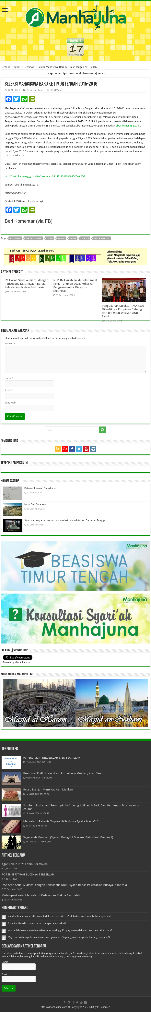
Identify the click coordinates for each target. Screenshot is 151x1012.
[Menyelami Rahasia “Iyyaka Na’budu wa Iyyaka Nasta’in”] (11, 826)
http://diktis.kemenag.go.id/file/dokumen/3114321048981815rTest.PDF (45, 176)
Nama (9, 378)
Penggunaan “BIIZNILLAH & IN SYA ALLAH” (52, 757)
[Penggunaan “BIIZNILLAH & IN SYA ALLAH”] (11, 762)
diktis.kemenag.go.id (128, 125)
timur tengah (101, 238)
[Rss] (58, 449)
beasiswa (15, 238)
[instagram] (93, 449)
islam (50, 238)
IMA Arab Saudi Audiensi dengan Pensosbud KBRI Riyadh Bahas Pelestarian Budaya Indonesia (26, 283)
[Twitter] (79, 449)
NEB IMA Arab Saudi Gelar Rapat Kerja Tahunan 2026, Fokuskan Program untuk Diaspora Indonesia (75, 285)
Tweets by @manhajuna (16, 662)
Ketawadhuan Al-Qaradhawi (40, 488)
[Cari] (102, 430)
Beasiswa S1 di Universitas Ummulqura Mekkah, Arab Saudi (63, 773)
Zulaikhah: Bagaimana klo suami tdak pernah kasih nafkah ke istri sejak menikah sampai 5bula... (61, 916)
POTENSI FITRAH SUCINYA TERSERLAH (28, 874)
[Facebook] (72, 449)
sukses (85, 238)
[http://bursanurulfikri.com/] (75, 256)
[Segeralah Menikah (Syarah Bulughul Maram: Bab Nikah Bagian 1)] (11, 842)
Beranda (5, 67)
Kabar (17, 67)
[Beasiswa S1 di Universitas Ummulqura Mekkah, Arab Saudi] (11, 778)
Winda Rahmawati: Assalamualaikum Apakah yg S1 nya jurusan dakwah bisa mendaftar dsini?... (61, 930)
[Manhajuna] (75, 16)
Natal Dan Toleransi (35, 504)
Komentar (10, 343)
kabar (61, 238)
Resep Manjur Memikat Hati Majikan (48, 789)
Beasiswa (29, 67)
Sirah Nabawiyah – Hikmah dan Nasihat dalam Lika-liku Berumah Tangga (64, 520)
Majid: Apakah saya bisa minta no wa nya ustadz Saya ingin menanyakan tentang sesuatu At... (60, 937)
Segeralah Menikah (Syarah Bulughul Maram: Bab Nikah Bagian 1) (68, 837)
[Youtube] (86, 449)
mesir (73, 238)
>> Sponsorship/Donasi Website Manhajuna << (75, 73)
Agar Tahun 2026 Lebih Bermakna (25, 864)
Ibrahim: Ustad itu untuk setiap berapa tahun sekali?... (38, 923)
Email (9, 390)
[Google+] (65, 449)
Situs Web (10, 402)
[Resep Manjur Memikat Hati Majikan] (11, 794)
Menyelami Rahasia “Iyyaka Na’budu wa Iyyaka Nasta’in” (61, 821)
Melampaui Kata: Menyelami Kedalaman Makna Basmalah (41, 895)
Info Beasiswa (33, 238)
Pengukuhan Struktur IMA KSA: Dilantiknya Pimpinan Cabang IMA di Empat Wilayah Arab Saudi (123, 311)
